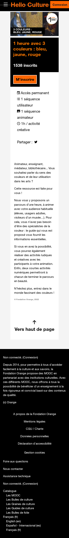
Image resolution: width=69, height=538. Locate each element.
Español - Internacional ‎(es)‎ (23, 525)
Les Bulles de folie (17, 512)
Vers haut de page (34, 329)
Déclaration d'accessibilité (34, 443)
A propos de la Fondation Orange (34, 414)
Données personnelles (34, 436)
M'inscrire (25, 79)
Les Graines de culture (20, 504)
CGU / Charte (34, 428)
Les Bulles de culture (19, 499)
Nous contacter (13, 468)
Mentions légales (34, 421)
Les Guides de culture (20, 508)
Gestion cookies (34, 452)
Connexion (30, 357)
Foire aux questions (15, 461)
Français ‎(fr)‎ (10, 516)
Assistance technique (16, 476)
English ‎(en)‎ (13, 521)
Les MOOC (13, 495)
